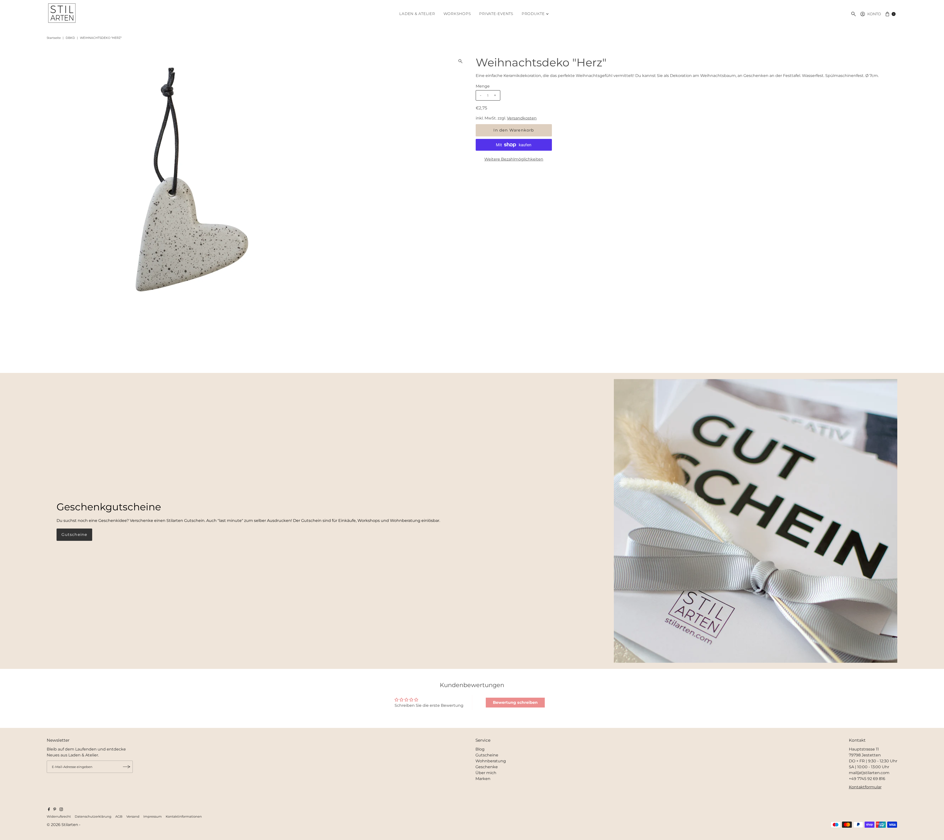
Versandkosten (522, 118)
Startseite (54, 38)
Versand (132, 816)
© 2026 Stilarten (63, 824)
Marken (482, 778)
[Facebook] (49, 809)
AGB (118, 816)
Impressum (152, 816)
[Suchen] (853, 14)
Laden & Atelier (417, 13)
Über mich (485, 772)
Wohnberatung (490, 761)
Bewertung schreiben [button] (515, 702)
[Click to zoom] (460, 61)
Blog (480, 749)
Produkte (533, 13)
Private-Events (496, 13)
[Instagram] (61, 809)
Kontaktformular (865, 787)
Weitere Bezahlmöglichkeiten (513, 159)
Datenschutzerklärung (93, 816)
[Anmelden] (126, 767)
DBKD (70, 38)
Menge (483, 86)
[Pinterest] (54, 809)
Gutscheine (74, 534)
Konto (874, 14)
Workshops (457, 13)
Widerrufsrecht (59, 816)
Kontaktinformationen (184, 816)
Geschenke (486, 767)
